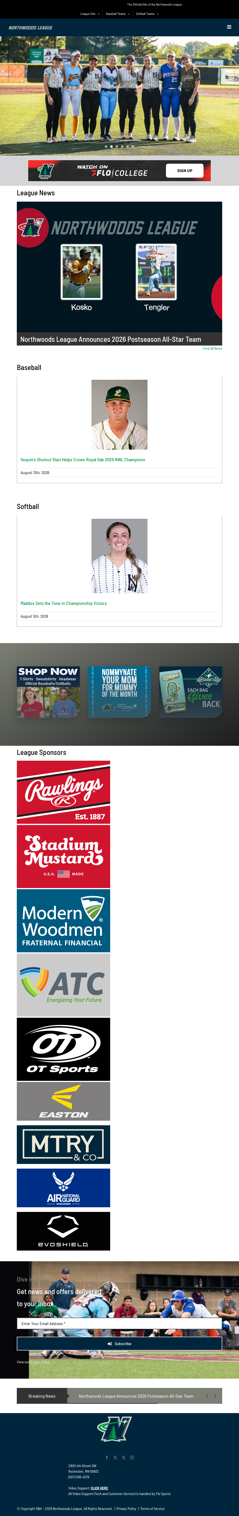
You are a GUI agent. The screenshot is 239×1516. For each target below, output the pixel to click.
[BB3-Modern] (63, 891)
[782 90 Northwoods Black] (119, 162)
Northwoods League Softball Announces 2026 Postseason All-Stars (139, 1396)
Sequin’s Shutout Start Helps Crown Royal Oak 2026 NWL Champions (83, 459)
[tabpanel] (119, 429)
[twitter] (115, 1457)
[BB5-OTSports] (63, 1019)
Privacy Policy (40, 1362)
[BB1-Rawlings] (63, 762)
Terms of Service (152, 1508)
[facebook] (107, 1457)
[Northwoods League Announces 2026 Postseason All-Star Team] (119, 267)
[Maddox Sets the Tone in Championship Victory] (120, 556)
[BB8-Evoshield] (63, 1213)
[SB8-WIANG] (63, 1170)
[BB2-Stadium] (63, 826)
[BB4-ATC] (63, 955)
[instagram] (132, 1457)
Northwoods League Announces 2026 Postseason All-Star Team (110, 339)
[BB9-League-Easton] (63, 1084)
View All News (212, 348)
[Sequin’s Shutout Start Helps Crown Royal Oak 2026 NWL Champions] (120, 415)
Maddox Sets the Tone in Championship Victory (64, 603)
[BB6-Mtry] (63, 1127)
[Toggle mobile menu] (229, 26)
